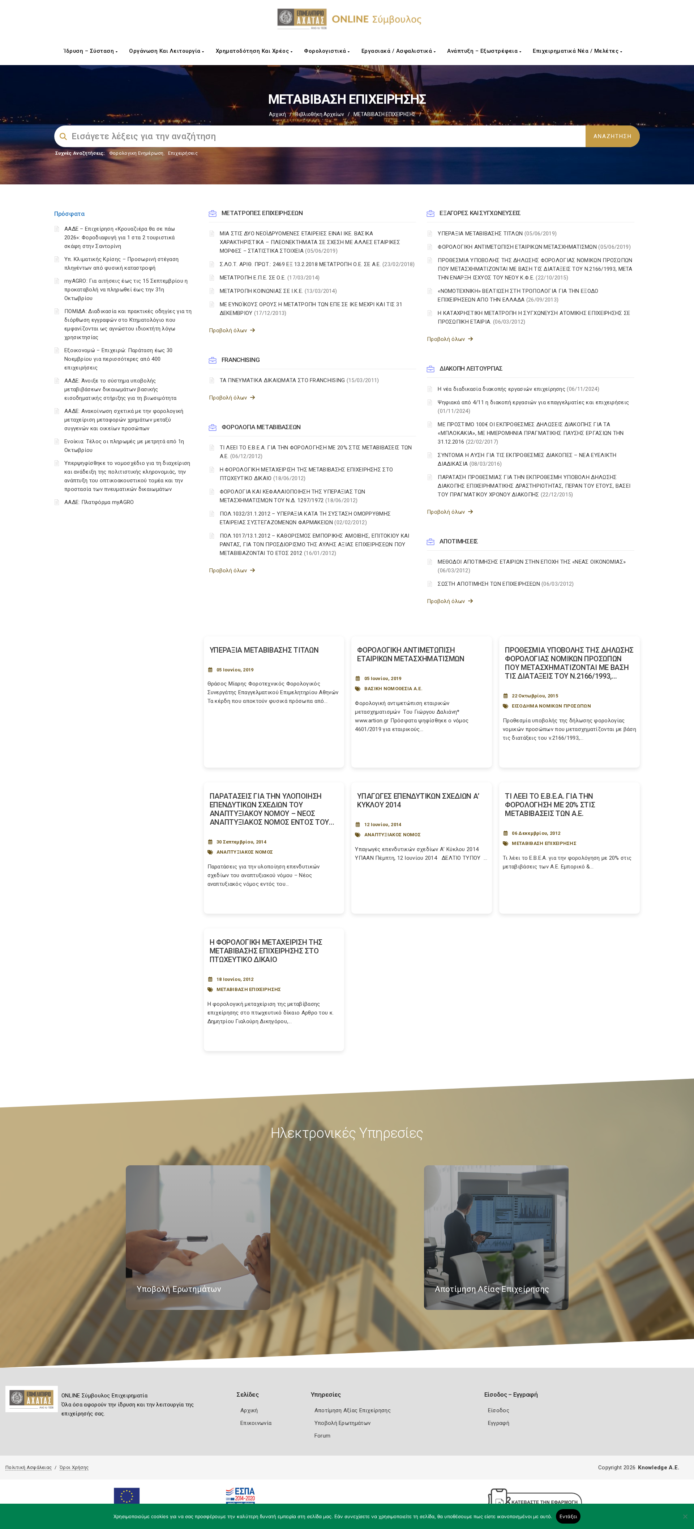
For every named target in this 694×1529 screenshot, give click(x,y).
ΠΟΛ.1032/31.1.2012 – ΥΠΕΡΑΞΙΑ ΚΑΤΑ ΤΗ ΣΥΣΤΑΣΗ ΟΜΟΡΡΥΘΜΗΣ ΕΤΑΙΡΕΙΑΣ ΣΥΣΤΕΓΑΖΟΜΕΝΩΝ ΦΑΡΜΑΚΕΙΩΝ (305, 518)
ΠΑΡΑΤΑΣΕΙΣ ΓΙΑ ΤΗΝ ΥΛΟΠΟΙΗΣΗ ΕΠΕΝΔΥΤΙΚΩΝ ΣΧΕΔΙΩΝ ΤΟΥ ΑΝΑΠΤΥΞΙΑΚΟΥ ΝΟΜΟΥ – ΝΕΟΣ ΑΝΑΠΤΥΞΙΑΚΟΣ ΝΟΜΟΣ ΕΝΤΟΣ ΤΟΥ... (272, 809)
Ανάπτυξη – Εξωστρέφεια (483, 51)
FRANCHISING (241, 359)
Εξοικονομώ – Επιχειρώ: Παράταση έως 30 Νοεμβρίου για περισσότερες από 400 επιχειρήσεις (118, 359)
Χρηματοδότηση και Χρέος (253, 51)
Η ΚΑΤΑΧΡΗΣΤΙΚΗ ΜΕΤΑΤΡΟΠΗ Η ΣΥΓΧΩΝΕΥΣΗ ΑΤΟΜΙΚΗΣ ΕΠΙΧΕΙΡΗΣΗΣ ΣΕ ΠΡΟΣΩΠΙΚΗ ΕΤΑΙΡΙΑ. (534, 317)
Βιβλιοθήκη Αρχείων (319, 114)
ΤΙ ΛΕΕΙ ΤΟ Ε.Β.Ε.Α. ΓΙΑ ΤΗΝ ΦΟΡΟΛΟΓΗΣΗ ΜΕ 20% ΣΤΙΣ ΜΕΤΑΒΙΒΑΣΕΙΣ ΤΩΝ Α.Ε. (316, 452)
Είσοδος (498, 1410)
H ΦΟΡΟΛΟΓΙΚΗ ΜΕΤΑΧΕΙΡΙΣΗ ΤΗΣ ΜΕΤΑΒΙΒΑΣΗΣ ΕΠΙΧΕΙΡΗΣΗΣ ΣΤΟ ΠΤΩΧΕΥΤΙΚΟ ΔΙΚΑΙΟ (306, 474)
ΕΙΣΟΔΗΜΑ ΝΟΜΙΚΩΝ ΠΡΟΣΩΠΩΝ (551, 706)
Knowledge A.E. (658, 1467)
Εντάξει (568, 1516)
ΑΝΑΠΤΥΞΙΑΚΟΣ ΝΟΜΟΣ (245, 852)
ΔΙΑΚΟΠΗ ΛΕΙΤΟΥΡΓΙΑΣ (471, 368)
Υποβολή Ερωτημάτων (342, 1423)
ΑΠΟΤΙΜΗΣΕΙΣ (459, 541)
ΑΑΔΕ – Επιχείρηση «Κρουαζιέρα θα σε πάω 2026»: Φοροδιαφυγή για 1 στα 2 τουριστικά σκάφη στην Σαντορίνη (119, 237)
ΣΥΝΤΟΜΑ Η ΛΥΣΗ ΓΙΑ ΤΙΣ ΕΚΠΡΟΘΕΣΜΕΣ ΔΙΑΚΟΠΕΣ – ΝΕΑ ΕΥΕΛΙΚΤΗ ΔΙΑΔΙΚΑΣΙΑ (527, 459)
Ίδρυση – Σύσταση (90, 51)
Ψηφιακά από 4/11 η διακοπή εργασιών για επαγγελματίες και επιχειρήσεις (533, 406)
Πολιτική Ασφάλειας (28, 1467)
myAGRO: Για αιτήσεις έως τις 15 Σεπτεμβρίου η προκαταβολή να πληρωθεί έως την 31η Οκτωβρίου (126, 290)
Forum (322, 1435)
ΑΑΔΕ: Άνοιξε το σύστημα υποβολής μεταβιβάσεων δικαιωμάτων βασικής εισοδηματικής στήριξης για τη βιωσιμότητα (120, 389)
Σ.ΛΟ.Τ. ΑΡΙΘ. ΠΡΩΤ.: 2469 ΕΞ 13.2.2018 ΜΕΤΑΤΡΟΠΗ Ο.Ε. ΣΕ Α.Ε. (317, 264)
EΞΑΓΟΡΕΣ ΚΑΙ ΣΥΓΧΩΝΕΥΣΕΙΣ (480, 213)
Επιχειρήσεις (183, 153)
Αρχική (277, 114)
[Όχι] (685, 1520)
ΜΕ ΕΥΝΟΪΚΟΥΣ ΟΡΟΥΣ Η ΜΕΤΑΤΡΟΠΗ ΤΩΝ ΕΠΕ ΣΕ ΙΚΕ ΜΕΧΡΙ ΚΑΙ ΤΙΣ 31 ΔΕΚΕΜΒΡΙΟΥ (311, 308)
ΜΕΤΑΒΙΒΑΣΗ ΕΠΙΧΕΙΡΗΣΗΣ (544, 843)
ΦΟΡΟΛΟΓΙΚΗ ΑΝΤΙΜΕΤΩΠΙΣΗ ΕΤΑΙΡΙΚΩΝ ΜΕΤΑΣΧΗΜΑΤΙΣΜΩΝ (534, 247)
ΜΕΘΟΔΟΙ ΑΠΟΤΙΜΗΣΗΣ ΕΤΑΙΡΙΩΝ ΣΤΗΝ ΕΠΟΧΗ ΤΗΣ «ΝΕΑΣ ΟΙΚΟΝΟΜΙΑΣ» (532, 566)
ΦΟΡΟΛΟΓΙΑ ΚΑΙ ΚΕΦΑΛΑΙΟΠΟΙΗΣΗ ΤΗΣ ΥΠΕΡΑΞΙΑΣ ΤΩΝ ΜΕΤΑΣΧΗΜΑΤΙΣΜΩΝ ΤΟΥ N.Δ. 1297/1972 (292, 496)
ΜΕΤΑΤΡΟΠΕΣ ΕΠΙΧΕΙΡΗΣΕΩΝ (262, 213)
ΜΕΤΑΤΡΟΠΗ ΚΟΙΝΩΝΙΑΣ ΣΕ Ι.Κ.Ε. (278, 291)
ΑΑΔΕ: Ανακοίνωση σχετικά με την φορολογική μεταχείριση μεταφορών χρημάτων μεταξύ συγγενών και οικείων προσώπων (124, 420)
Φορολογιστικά (326, 51)
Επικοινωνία (255, 1423)
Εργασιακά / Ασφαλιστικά (397, 51)
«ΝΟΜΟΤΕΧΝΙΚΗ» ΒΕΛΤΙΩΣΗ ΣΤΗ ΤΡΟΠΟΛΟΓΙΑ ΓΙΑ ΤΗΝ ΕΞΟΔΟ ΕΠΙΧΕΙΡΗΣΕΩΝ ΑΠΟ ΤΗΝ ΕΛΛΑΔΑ (518, 295)
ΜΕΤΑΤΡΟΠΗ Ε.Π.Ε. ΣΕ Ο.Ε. (270, 277)
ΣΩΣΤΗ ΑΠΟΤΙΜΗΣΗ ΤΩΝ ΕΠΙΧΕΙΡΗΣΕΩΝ (506, 584)
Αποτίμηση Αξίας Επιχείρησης (352, 1410)
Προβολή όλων (229, 330)
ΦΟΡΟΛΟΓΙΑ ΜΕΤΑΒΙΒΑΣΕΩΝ (261, 427)
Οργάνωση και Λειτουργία (165, 51)
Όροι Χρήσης (74, 1467)
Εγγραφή (498, 1423)
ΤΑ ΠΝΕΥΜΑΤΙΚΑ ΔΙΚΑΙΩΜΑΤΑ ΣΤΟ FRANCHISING (299, 380)
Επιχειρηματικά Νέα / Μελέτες (576, 51)
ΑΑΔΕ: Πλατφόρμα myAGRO (99, 502)
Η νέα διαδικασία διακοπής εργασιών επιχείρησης (518, 389)
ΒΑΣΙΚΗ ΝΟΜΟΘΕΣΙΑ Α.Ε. (393, 688)
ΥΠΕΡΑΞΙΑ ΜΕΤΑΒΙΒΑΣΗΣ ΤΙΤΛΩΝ (497, 233)
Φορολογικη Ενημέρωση (136, 153)
